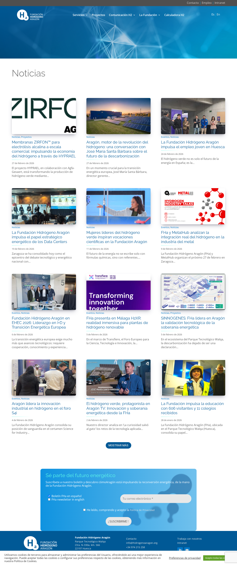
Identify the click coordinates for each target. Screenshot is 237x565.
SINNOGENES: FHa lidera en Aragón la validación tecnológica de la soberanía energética (193, 323)
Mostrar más (118, 445)
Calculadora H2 (174, 15)
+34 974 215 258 (135, 547)
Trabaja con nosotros (189, 538)
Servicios (78, 15)
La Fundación (148, 15)
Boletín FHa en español (66, 496)
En (218, 15)
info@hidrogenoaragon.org (142, 542)
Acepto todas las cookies (218, 557)
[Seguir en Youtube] (187, 550)
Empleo (207, 3)
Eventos (165, 136)
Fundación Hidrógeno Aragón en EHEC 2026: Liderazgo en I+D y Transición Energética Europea (41, 323)
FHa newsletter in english (67, 499)
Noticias (16, 136)
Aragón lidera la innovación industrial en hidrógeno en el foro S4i (41, 408)
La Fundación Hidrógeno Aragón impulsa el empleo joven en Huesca (193, 144)
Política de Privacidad (142, 510)
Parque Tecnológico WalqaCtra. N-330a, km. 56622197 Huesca (90, 545)
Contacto (193, 3)
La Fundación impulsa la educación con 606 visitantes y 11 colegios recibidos (192, 408)
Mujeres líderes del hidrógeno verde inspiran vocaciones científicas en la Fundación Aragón (116, 237)
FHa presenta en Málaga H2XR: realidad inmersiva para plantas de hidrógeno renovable (117, 323)
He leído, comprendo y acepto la (120, 510)
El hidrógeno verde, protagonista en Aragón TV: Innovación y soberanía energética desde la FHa (118, 408)
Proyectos (98, 15)
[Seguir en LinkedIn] (180, 550)
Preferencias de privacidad (185, 557)
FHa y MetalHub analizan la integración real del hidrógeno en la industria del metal (192, 237)
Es (212, 15)
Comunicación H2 (120, 15)
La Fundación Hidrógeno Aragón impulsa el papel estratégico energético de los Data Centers (41, 237)
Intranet (220, 3)
